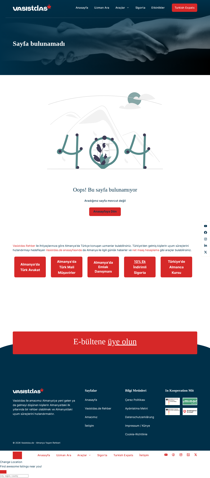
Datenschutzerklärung (139, 417)
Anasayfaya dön (105, 211)
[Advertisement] (105, 303)
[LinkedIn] (205, 245)
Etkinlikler (158, 7)
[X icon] (195, 455)
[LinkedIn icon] (188, 455)
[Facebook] (205, 226)
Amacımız (91, 417)
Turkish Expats (184, 7)
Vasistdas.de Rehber (98, 408)
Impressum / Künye (137, 425)
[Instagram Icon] (180, 455)
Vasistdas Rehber (24, 245)
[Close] (3, 472)
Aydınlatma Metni (136, 408)
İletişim (89, 425)
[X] (205, 252)
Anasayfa (82, 7)
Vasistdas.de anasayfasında (64, 250)
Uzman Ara (101, 7)
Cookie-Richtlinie (136, 434)
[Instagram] (205, 239)
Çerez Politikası (135, 399)
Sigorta (140, 7)
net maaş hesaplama (145, 250)
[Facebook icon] (166, 455)
